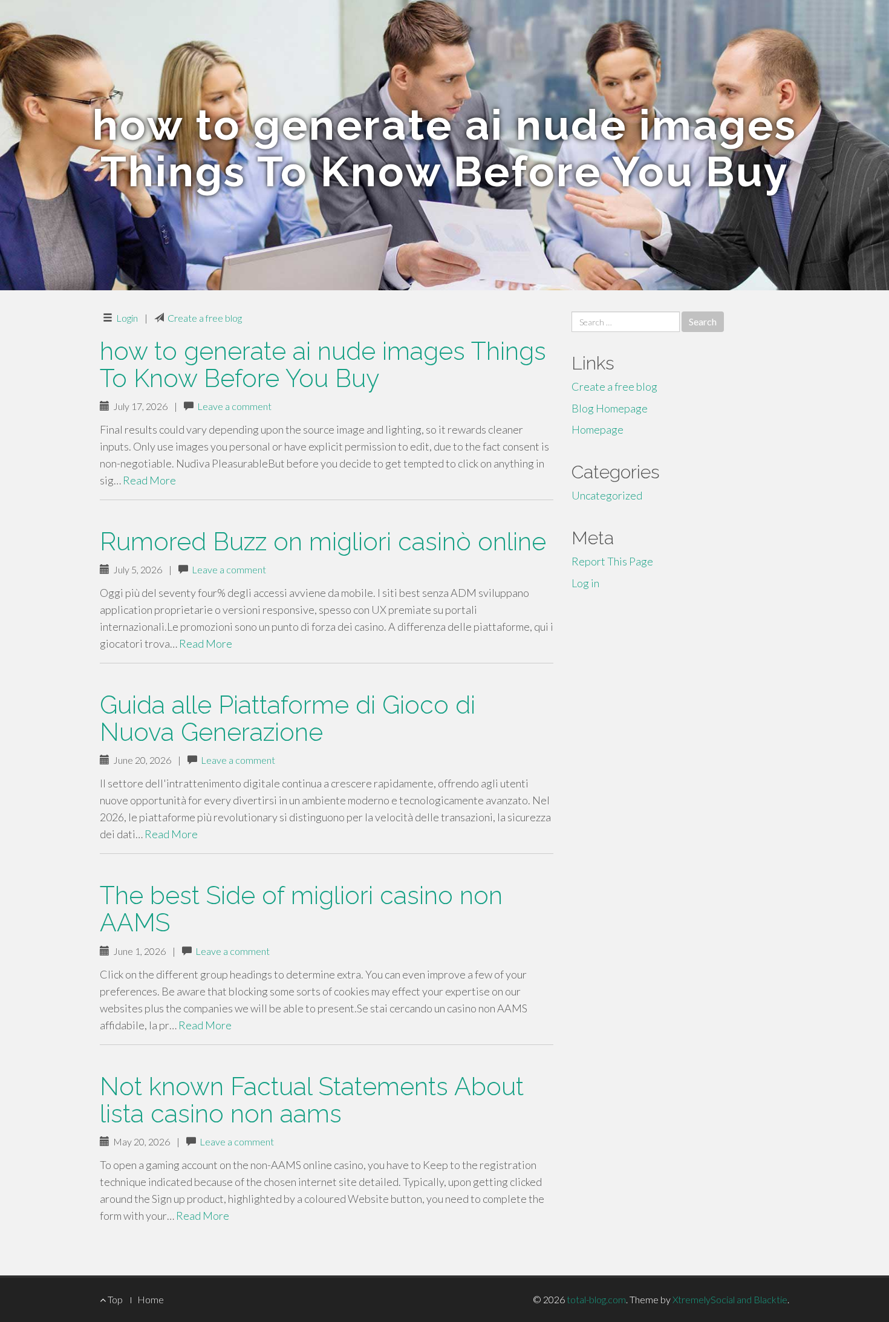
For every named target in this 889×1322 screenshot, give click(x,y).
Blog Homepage (610, 408)
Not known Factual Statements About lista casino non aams (312, 1100)
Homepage (598, 429)
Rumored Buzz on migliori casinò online (323, 541)
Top (114, 1299)
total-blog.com (596, 1299)
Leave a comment (234, 406)
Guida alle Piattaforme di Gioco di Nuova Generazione (287, 718)
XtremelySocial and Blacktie (729, 1299)
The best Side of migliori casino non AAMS (301, 909)
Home (150, 1299)
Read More (149, 480)
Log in (585, 583)
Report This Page (612, 561)
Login (127, 318)
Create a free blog (205, 318)
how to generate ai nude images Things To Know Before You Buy (323, 364)
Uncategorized (607, 495)
